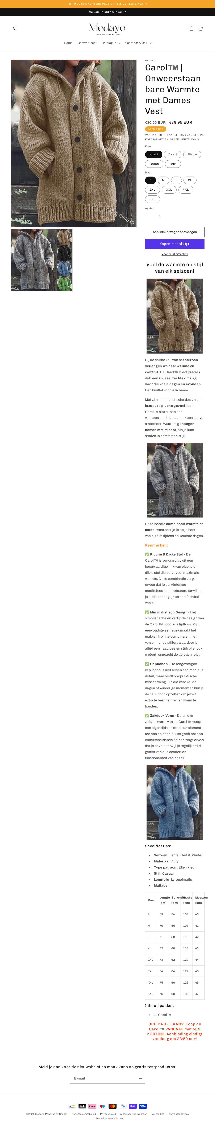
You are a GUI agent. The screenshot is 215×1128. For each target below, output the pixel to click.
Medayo (39, 1114)
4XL (186, 189)
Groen (154, 163)
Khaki (153, 154)
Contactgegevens (179, 1114)
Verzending (158, 1114)
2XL (152, 189)
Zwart (172, 154)
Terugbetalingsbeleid (84, 1114)
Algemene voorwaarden (133, 1114)
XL (190, 180)
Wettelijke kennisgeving (109, 1118)
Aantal (149, 208)
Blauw (192, 154)
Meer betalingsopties (174, 254)
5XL (152, 199)
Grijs (173, 163)
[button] (15, 28)
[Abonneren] (140, 1078)
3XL (169, 189)
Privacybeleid (108, 1114)
